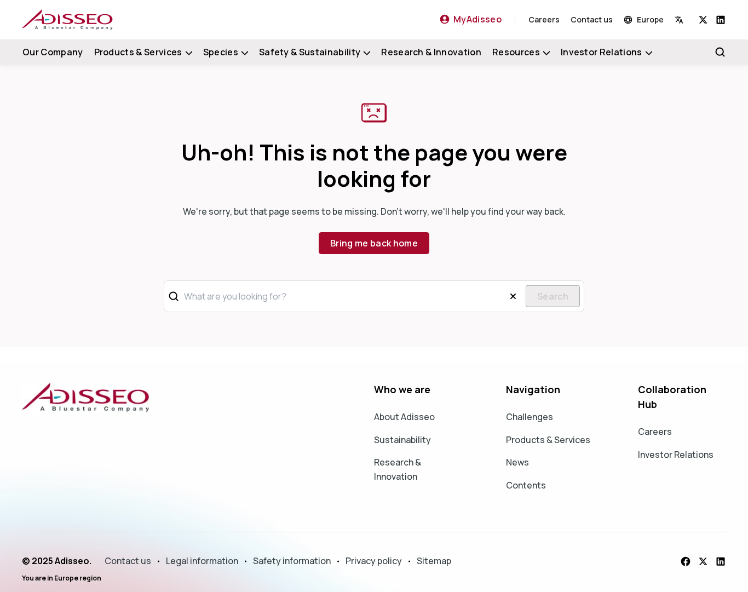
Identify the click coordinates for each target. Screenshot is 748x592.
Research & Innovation (431, 52)
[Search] (720, 52)
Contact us (592, 19)
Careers (544, 19)
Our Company (52, 52)
